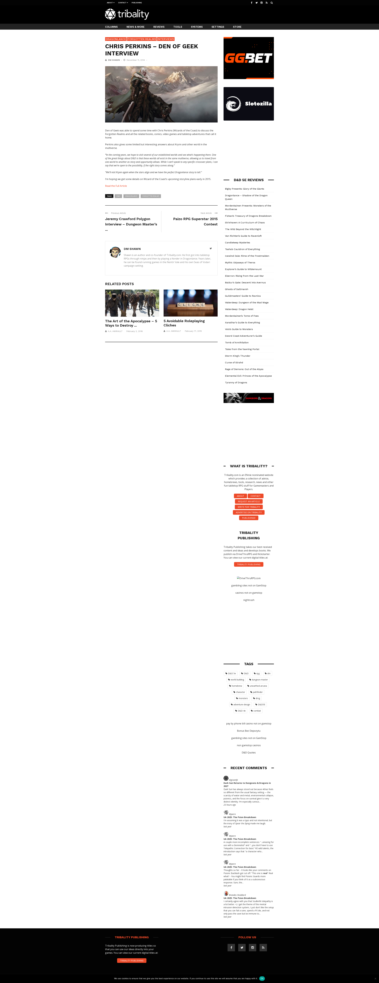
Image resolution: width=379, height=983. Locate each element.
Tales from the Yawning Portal (242, 349)
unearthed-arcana (258, 685)
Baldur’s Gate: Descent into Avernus (245, 282)
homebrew (237, 685)
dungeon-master (260, 679)
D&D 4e (242, 710)
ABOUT (240, 496)
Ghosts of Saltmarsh (236, 289)
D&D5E (261, 704)
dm (268, 673)
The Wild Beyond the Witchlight (243, 229)
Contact (122, 3)
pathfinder (258, 692)
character (240, 692)
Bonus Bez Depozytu (248, 730)
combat (257, 710)
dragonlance (131, 196)
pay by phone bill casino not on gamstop (248, 723)
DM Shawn (114, 60)
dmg (258, 698)
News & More (135, 26)
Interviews (166, 39)
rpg (258, 673)
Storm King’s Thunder (237, 355)
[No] (375, 978)
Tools (177, 26)
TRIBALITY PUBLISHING (248, 564)
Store (237, 26)
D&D (118, 196)
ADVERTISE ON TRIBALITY (249, 512)
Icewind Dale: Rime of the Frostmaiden (247, 255)
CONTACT (256, 496)
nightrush (248, 600)
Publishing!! (248, 517)
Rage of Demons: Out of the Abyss (244, 369)
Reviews (158, 26)
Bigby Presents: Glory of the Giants (244, 188)
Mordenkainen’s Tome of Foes (242, 315)
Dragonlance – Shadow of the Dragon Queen (246, 197)
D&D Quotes (249, 752)
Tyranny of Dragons (236, 382)
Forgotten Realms (142, 39)
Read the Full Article (116, 186)
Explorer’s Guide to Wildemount (243, 269)
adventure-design (241, 704)
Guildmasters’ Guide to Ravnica (243, 295)
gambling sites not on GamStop (248, 585)
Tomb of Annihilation (237, 342)
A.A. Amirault (115, 331)
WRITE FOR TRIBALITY (249, 506)
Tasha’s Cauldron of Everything (242, 249)
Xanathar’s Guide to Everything (242, 322)
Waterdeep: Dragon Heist (239, 309)
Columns (111, 26)
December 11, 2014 (136, 60)
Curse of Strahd (234, 362)
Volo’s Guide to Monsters (239, 329)
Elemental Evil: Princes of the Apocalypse (248, 375)
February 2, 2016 (134, 331)
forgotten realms (150, 196)
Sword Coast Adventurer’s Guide (243, 335)
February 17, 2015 (193, 331)
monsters (243, 698)
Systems (197, 26)
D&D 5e (232, 673)
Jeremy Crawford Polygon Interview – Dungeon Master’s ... (131, 224)
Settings (218, 26)
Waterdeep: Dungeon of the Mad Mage (247, 302)
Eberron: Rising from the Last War (244, 275)
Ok (262, 978)
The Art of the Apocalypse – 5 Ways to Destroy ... (131, 323)
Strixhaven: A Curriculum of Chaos (245, 222)
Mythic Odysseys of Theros (240, 262)
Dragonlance (116, 39)
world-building (237, 679)
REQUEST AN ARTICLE (249, 501)
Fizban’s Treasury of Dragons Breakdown (248, 215)
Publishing (137, 3)
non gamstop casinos (249, 745)
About (110, 3)
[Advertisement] (220, 14)
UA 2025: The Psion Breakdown (240, 817)
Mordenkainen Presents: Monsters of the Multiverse (248, 207)
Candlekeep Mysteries (237, 242)
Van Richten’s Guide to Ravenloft (243, 235)
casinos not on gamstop (248, 592)
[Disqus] (161, 388)
